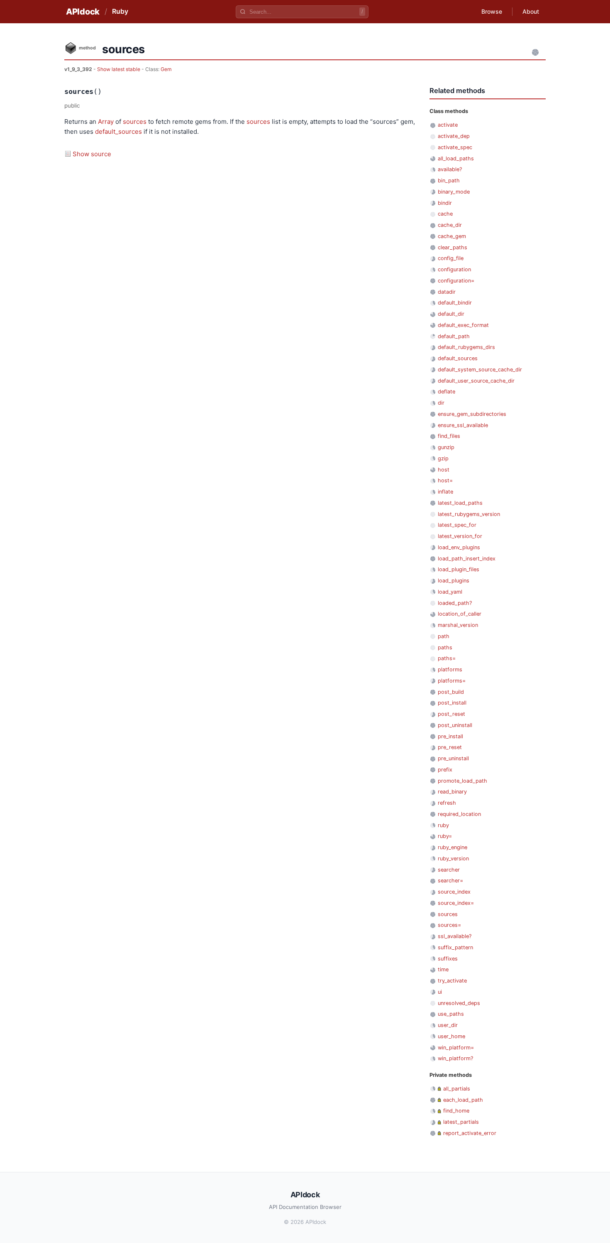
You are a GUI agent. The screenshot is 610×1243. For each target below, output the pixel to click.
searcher (449, 870)
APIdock (83, 12)
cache (445, 214)
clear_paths (452, 247)
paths (445, 647)
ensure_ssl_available (463, 425)
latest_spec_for (457, 525)
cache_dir (450, 225)
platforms (450, 669)
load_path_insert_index (466, 558)
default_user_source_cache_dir (476, 381)
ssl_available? (454, 936)
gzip (443, 458)
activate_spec (455, 147)
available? (450, 169)
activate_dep (454, 136)
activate (448, 125)
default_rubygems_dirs (466, 347)
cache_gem (452, 236)
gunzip (446, 447)
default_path (454, 336)
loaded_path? (455, 603)
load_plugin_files (458, 569)
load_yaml (450, 592)
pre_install (450, 736)
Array (106, 121)
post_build (451, 692)
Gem (166, 69)
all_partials (456, 1089)
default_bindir (455, 303)
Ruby (120, 11)
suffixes (448, 959)
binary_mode (454, 192)
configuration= (456, 281)
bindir (445, 203)
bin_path (449, 180)
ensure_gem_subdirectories (472, 414)
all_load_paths (456, 158)
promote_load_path (462, 781)
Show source (92, 154)
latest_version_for (460, 536)
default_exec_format (463, 325)
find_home (456, 1111)
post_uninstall (455, 725)
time (443, 969)
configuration (454, 269)
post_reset (451, 714)
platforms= (452, 681)
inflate (445, 492)
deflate (446, 391)
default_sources (118, 131)
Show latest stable (119, 69)
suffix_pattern (455, 947)
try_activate (452, 981)
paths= (447, 658)
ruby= (445, 836)
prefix (445, 769)
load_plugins (453, 580)
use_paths (451, 1014)
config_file (451, 258)
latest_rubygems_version (469, 514)
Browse (491, 11)
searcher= (450, 880)
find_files (449, 436)
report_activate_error (469, 1133)
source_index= (456, 903)
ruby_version (453, 858)
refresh (447, 803)
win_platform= (456, 1047)
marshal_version (458, 625)
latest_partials (461, 1122)
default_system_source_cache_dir (480, 369)
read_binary (452, 792)
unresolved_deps (459, 1003)
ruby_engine (452, 847)
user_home (451, 1036)
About (530, 11)
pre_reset (450, 747)
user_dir (448, 1025)
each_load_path (463, 1100)
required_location (459, 814)
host (443, 470)
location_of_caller (459, 614)
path (443, 636)
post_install (452, 703)
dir (441, 403)
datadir (447, 292)
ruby (443, 825)
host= (445, 480)
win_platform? (455, 1058)
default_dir (451, 314)
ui (440, 992)
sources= (449, 925)
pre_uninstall (453, 758)
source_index (454, 892)
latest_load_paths (460, 503)
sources (134, 121)
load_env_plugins (459, 547)
